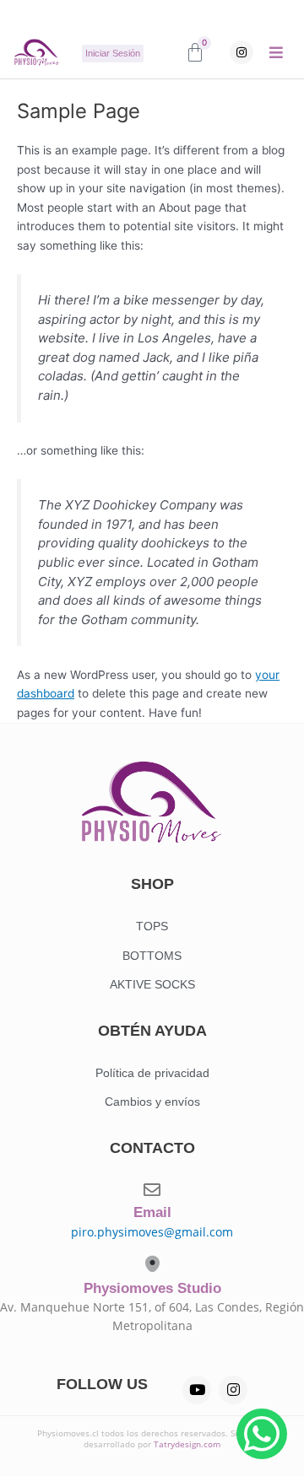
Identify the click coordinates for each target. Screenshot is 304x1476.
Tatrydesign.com (187, 1444)
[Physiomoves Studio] (152, 1264)
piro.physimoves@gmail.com (152, 1232)
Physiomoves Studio (152, 1288)
